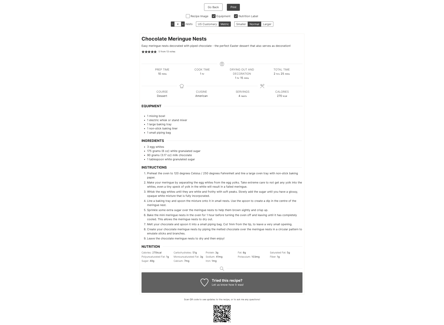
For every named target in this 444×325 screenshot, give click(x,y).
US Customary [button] (207, 24)
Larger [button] (267, 24)
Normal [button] (254, 24)
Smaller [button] (241, 24)
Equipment (223, 16)
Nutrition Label (248, 16)
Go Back (213, 7)
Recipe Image (199, 16)
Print (233, 7)
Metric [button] (225, 24)
